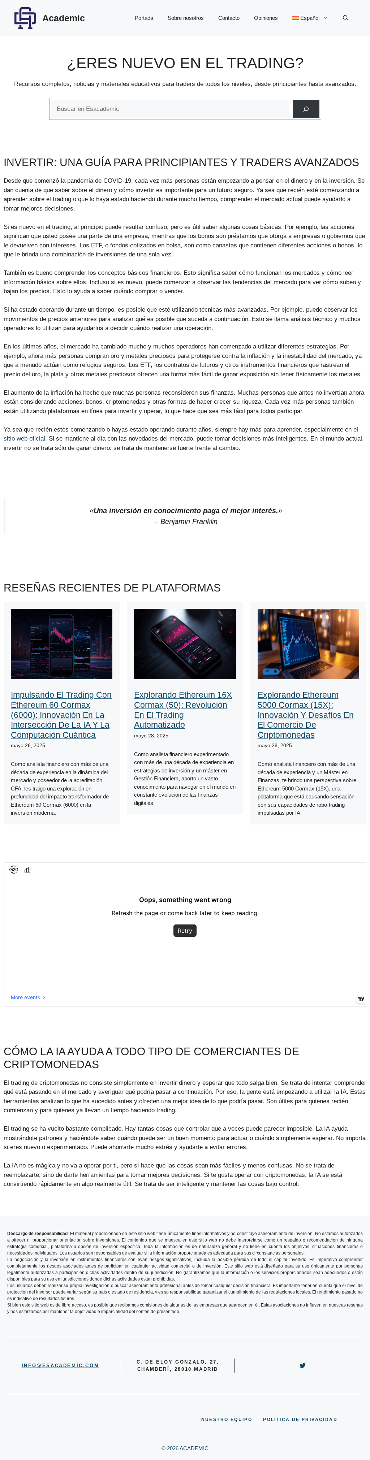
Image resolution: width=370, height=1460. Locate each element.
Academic (63, 18)
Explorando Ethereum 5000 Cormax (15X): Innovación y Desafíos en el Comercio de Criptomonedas (306, 714)
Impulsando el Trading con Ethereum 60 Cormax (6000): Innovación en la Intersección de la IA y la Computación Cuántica (61, 714)
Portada (144, 18)
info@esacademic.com (60, 1365)
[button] (346, 18)
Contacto (229, 18)
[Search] (306, 109)
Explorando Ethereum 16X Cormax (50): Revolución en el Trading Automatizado (183, 709)
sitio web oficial (24, 438)
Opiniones (266, 18)
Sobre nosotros (186, 18)
